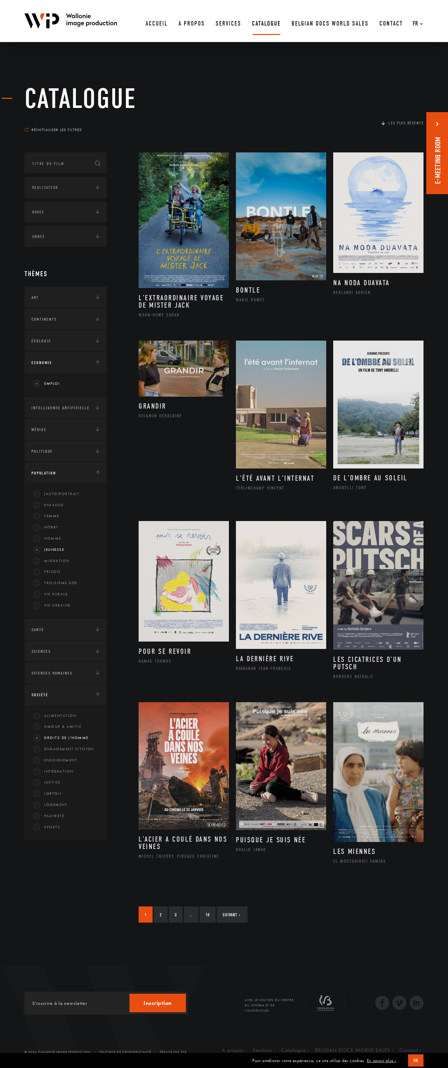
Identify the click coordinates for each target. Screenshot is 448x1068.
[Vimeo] (399, 1004)
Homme (52, 538)
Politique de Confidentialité (125, 1052)
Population (43, 473)
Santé (37, 629)
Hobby (51, 527)
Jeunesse (54, 549)
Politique (42, 451)
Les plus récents (406, 123)
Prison (52, 571)
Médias (38, 429)
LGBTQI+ (53, 793)
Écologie (41, 340)
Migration (57, 560)
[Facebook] (382, 1004)
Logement (55, 804)
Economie (41, 362)
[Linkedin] (417, 1004)
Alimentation (60, 715)
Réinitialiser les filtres (56, 129)
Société (39, 694)
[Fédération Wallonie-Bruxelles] (325, 1005)
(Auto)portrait (61, 493)
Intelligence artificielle (60, 407)
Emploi (52, 383)
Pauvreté (54, 815)
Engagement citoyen (69, 748)
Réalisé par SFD (173, 1052)
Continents (44, 319)
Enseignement (60, 760)
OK (415, 1060)
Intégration (59, 771)
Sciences (41, 651)
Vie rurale (56, 593)
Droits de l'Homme (66, 737)
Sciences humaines (51, 673)
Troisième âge (60, 582)
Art (35, 297)
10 (207, 914)
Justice (52, 782)
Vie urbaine (57, 605)
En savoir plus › (381, 1060)
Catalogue (80, 99)
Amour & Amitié (62, 726)
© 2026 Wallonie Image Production (57, 1052)
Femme (51, 515)
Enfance (54, 504)
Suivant (231, 914)
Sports (52, 826)
